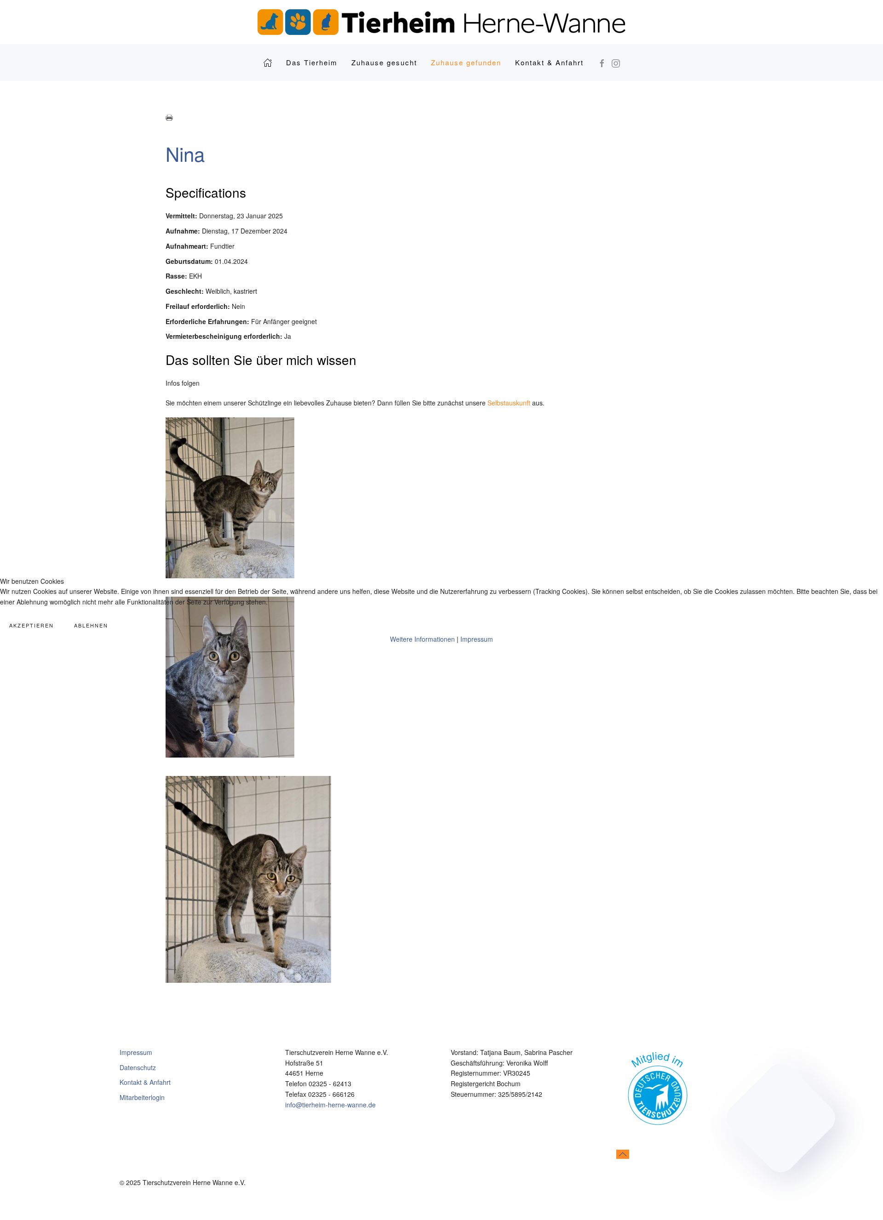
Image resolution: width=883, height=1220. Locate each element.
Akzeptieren (31, 625)
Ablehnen (91, 625)
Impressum (476, 639)
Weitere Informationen (422, 639)
